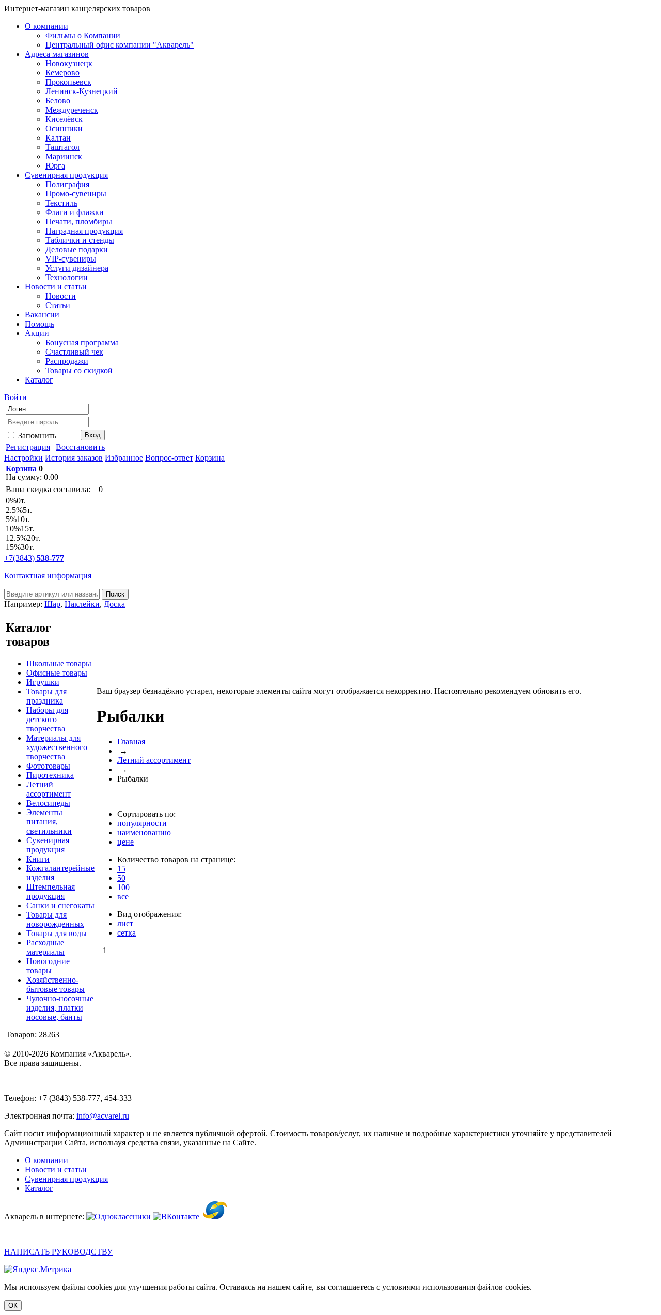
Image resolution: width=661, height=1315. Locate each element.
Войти (15, 397)
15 (121, 868)
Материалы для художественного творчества (56, 747)
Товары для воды (56, 933)
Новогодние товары (48, 966)
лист (125, 923)
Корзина (210, 457)
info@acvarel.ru (102, 1115)
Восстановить (80, 446)
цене (125, 841)
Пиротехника (50, 775)
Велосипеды (48, 803)
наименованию (144, 832)
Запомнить (36, 435)
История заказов (74, 457)
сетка (126, 932)
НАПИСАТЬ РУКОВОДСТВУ (58, 1251)
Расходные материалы (45, 947)
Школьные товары (58, 663)
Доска (114, 604)
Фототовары (48, 765)
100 (123, 887)
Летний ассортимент (48, 789)
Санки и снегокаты (60, 905)
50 (121, 878)
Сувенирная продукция (47, 845)
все (123, 896)
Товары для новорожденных (55, 919)
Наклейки (82, 604)
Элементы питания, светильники (49, 821)
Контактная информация (47, 575)
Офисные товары (56, 672)
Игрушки (42, 682)
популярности (142, 823)
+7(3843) (34, 558)
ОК (13, 1305)
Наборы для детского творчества (47, 719)
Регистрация (28, 446)
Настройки (23, 457)
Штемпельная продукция (50, 891)
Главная (131, 741)
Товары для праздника (46, 696)
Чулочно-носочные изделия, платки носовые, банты (59, 1007)
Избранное (124, 457)
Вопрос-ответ (169, 457)
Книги (38, 858)
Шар (52, 604)
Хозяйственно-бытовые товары (55, 984)
